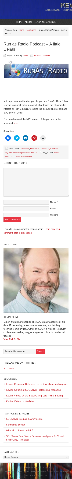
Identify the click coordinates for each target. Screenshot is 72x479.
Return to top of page (37, 468)
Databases (24, 149)
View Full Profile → (13, 339)
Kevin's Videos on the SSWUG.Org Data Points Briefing (34, 395)
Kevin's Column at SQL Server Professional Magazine (33, 390)
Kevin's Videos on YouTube (20, 401)
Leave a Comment (42, 56)
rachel (25, 56)
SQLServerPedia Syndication (17, 152)
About (28, 22)
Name (53, 202)
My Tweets (9, 368)
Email (53, 208)
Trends (34, 152)
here (16, 123)
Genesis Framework (57, 471)
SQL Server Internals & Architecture (24, 419)
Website (54, 215)
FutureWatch (26, 156)
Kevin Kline (11, 317)
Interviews (34, 149)
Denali (17, 156)
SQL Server (52, 149)
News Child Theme (33, 471)
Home (19, 22)
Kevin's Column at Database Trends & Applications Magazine (37, 384)
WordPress (32, 475)
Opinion (43, 149)
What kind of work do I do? (19, 430)
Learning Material (45, 22)
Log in (43, 475)
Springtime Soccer (15, 424)
